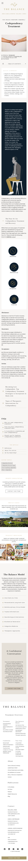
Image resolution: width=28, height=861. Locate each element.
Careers (10, 777)
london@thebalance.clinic (13, 832)
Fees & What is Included (8, 730)
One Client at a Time (20, 725)
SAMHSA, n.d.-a (10, 237)
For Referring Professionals (18, 753)
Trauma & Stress (6, 748)
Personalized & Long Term (21, 726)
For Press (10, 789)
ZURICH (24, 13)
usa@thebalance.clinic (13, 841)
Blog (9, 796)
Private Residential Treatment (7, 724)
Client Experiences (19, 756)
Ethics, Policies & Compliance (15, 774)
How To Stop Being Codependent (9, 467)
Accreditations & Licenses (14, 772)
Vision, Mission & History (14, 765)
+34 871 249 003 (11, 815)
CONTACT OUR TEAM (14, 491)
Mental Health (14, 19)
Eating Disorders (6, 746)
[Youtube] (17, 849)
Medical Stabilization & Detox (7, 727)
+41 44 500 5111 (11, 824)
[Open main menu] (2, 3)
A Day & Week (18, 743)
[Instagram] (13, 849)
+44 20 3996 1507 (11, 834)
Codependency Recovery (7, 463)
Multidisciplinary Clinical (21, 728)
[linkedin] (9, 849)
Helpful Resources (12, 794)
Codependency (21, 19)
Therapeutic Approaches (21, 735)
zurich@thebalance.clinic (13, 823)
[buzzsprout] (22, 849)
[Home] (14, 7)
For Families (18, 751)
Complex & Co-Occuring (8, 750)
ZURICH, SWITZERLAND (13, 819)
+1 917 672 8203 (11, 843)
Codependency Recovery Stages (8, 465)
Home (3, 19)
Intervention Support (20, 749)
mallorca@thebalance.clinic (14, 813)
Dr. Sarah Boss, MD (17, 56)
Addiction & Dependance (8, 744)
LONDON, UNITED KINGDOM (15, 828)
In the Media (11, 787)
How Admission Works (7, 731)
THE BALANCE (12, 55)
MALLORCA (19, 13)
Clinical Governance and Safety (15, 770)
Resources (8, 19)
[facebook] (4, 849)
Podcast (10, 791)
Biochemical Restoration (21, 733)
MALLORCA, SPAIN (12, 810)
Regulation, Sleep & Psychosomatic (7, 752)
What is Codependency (6, 470)
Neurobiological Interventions (19, 731)
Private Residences (19, 744)
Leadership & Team (12, 768)
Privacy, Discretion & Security (20, 747)
